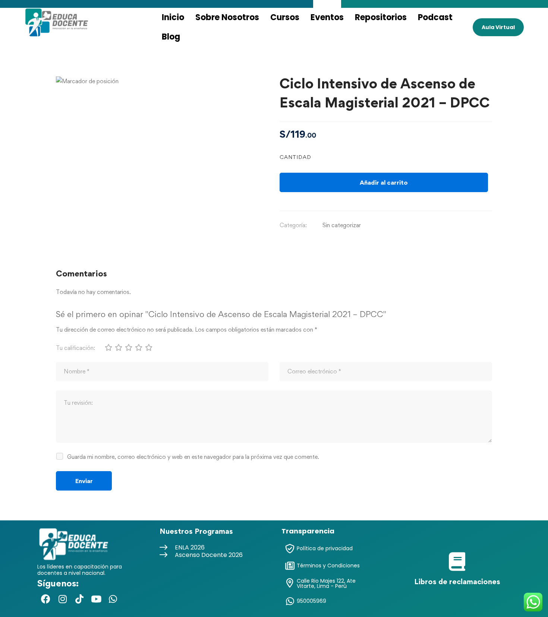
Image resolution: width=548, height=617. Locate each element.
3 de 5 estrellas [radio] (128, 347)
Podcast (435, 17)
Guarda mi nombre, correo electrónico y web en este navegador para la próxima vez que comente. (193, 456)
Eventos (327, 17)
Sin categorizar (341, 225)
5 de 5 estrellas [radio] (148, 347)
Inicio (173, 17)
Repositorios (381, 17)
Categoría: (293, 225)
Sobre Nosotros (227, 17)
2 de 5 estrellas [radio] (118, 347)
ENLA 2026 (190, 547)
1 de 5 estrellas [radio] (108, 347)
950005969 (311, 601)
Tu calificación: (75, 347)
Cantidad (295, 157)
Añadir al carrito (384, 182)
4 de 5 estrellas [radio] (138, 347)
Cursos (284, 17)
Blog (171, 37)
